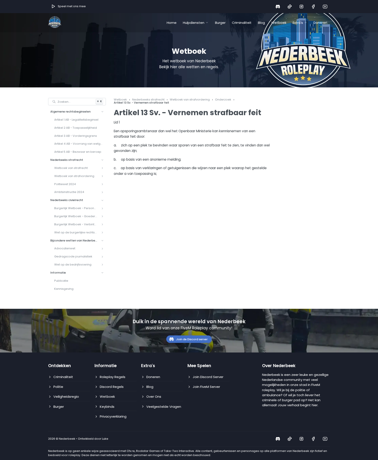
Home (172, 22)
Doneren (320, 22)
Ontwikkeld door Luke (93, 439)
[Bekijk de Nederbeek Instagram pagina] (301, 6)
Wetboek (278, 22)
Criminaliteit (242, 22)
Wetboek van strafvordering (190, 99)
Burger (220, 22)
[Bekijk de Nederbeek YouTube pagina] (325, 6)
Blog (261, 22)
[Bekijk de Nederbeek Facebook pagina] (313, 6)
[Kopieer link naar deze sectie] (264, 112)
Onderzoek (223, 99)
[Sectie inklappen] (102, 111)
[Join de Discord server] (277, 6)
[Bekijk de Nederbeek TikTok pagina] (289, 6)
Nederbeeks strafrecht (148, 99)
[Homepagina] (54, 22)
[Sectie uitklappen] (102, 168)
